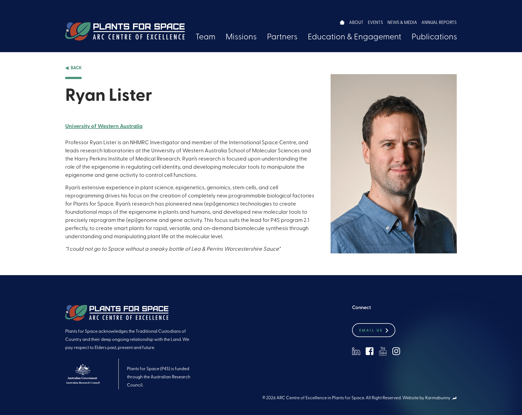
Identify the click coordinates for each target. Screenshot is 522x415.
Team (205, 37)
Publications (434, 37)
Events (375, 23)
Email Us (371, 331)
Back (76, 68)
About (356, 23)
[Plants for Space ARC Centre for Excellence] (125, 31)
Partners (282, 37)
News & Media (402, 23)
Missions (241, 37)
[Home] (342, 22)
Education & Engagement (354, 37)
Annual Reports (439, 23)
